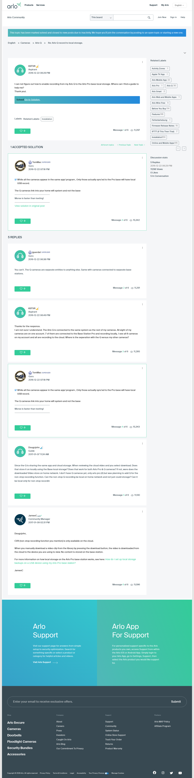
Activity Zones (158, 69)
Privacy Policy (45, 773)
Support (153, 5)
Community (110, 726)
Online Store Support (115, 735)
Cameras (25, 43)
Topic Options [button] (184, 53)
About (59, 722)
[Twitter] (171, 773)
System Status (112, 731)
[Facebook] (154, 772)
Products (29, 5)
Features (156, 114)
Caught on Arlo (63, 740)
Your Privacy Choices (96, 773)
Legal (72, 773)
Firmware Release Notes (163, 126)
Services (40, 5)
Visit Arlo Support (42, 662)
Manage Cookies (118, 773)
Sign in (173, 17)
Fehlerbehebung (159, 120)
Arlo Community (16, 17)
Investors (60, 735)
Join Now (162, 17)
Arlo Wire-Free (158, 103)
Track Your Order (113, 740)
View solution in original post (30, 206)
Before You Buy (159, 109)
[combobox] (133, 17)
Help (183, 17)
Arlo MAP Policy (162, 722)
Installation (47, 119)
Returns (109, 744)
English (11, 43)
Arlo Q (38, 43)
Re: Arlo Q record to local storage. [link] (65, 43)
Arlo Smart (157, 92)
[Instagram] (163, 772)
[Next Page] (184, 149)
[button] (142, 62)
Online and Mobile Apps (163, 143)
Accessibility (81, 773)
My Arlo (165, 5)
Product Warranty (113, 749)
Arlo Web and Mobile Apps (164, 97)
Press (59, 731)
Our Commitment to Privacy (69, 749)
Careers (60, 726)
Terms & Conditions (60, 773)
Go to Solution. (32, 99)
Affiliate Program (162, 726)
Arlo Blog (60, 744)
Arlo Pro (155, 86)
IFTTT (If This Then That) (163, 132)
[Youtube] (180, 773)
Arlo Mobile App (159, 80)
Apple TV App (158, 74)
